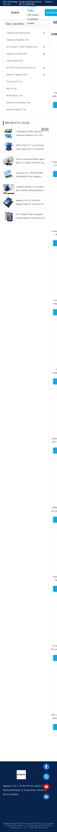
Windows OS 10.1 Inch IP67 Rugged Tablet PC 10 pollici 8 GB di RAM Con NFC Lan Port (30, 202)
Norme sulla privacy (12, 823)
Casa (30, 1)
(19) (14, 95)
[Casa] (15, 12)
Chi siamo (33, 14)
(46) (18, 33)
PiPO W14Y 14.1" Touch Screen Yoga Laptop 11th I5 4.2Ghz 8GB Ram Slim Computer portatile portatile (30, 147)
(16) (21, 47)
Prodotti (31, 6)
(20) (16, 75)
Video (30, 10)
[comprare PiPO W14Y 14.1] (8, 147)
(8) (14, 61)
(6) (16, 109)
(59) (16, 54)
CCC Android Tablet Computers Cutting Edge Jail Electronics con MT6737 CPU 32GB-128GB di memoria (30, 216)
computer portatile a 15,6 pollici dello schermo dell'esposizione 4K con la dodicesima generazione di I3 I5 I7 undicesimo (31, 189)
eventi (30, 23)
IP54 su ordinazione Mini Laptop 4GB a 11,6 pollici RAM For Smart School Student (31, 161)
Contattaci (33, 18)
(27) (21, 68)
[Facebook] (46, 766)
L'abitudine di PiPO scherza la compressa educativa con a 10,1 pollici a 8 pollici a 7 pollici (29, 133)
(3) (14, 82)
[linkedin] (46, 796)
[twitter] (46, 776)
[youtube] (46, 786)
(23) (17, 40)
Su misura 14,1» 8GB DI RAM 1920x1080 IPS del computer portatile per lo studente (29, 175)
